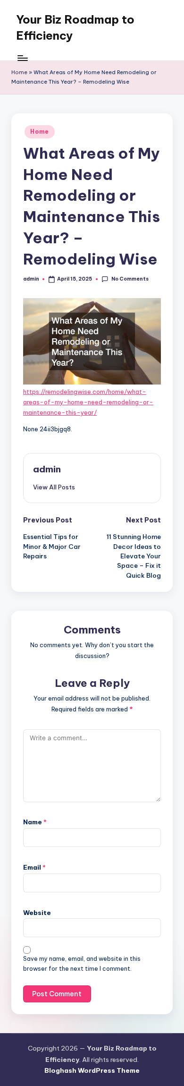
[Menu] (22, 57)
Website (37, 912)
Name (35, 822)
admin (47, 469)
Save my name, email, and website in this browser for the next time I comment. (82, 963)
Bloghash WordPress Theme (92, 1070)
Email (34, 867)
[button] (54, 487)
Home (19, 72)
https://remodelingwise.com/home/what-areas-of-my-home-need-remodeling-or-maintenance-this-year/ (88, 402)
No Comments (129, 279)
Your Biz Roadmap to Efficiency (75, 27)
